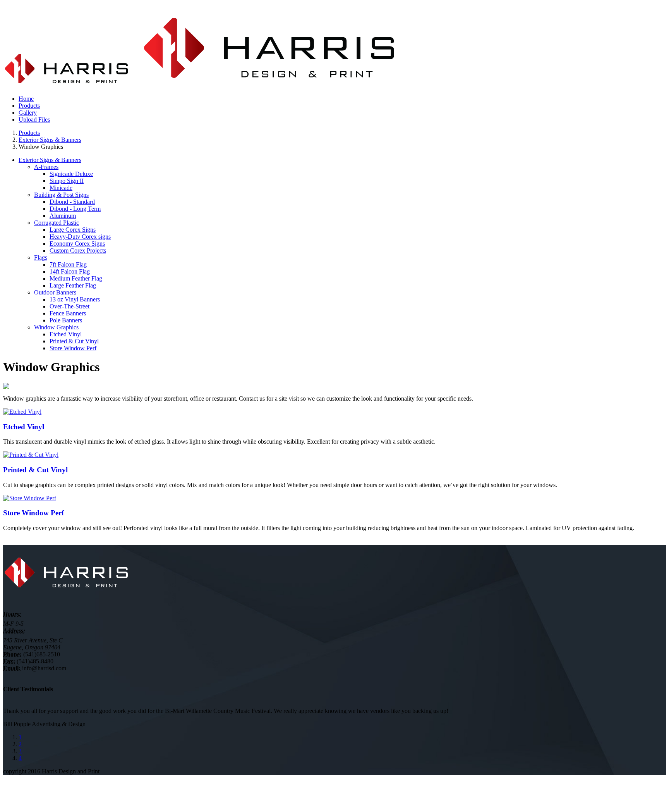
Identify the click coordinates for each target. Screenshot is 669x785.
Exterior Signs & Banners (50, 139)
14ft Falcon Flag (70, 271)
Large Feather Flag (73, 285)
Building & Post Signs (61, 194)
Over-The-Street (69, 306)
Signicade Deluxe (71, 173)
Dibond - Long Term (75, 208)
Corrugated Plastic (56, 222)
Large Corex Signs (73, 229)
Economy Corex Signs (77, 243)
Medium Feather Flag (76, 278)
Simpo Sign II (67, 180)
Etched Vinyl (66, 334)
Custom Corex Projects (78, 250)
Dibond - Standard (72, 201)
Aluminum (63, 215)
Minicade (61, 187)
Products (29, 132)
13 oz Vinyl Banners (75, 299)
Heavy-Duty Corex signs (80, 236)
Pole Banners (66, 320)
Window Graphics (56, 327)
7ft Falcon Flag (68, 264)
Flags (40, 257)
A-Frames (46, 167)
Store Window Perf (73, 348)
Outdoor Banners (55, 292)
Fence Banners (68, 313)
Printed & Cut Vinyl (74, 341)
